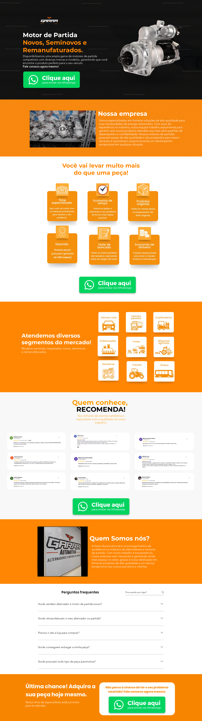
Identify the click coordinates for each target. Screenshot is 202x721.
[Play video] (62, 129)
